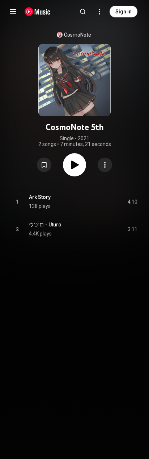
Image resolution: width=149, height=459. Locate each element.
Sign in (123, 11)
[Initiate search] (83, 11)
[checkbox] (132, 201)
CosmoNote (77, 35)
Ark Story (40, 197)
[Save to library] (44, 164)
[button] (44, 165)
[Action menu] (105, 165)
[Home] (37, 11)
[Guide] (13, 11)
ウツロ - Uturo (45, 225)
